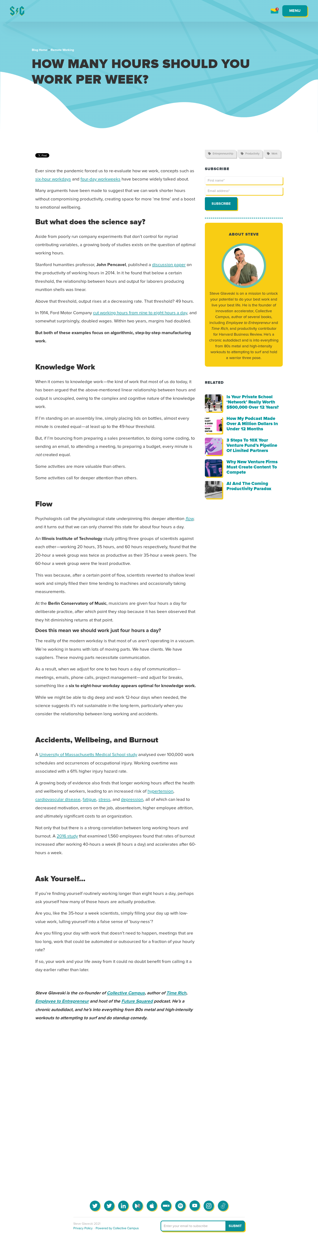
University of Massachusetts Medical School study (88, 755)
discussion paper (169, 265)
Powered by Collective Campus (117, 1228)
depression (132, 799)
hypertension (160, 791)
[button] (294, 10)
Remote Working (62, 50)
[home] (17, 10)
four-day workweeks (100, 179)
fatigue (89, 799)
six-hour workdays (53, 179)
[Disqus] (159, 1097)
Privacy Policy (83, 1228)
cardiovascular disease (57, 799)
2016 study (67, 836)
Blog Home (39, 50)
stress (104, 799)
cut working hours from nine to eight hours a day (140, 313)
